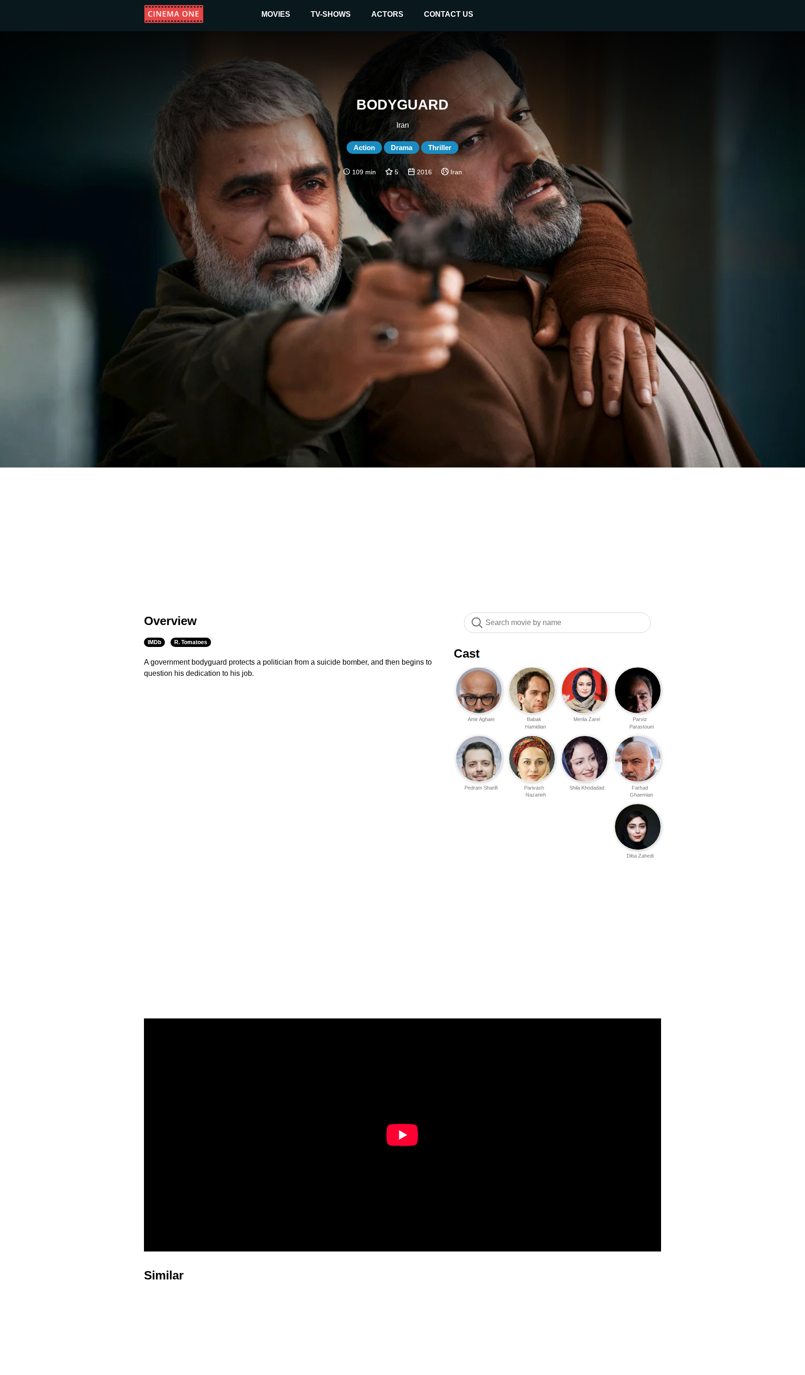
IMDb (154, 642)
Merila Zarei (586, 719)
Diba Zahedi (640, 856)
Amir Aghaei (481, 719)
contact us (448, 14)
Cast (467, 653)
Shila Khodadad (586, 788)
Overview (170, 621)
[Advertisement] (402, 535)
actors (387, 14)
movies (275, 14)
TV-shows (331, 14)
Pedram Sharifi (481, 788)
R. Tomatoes (190, 642)
